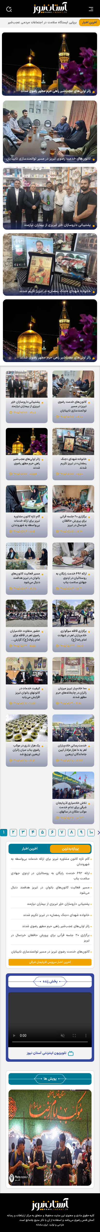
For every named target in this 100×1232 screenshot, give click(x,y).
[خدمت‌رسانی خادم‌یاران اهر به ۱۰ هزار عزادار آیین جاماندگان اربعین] (73, 728)
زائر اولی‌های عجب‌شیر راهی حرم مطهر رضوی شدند (56, 926)
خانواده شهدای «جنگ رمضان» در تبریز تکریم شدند (56, 915)
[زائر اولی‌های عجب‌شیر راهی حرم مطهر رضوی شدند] (49, 64)
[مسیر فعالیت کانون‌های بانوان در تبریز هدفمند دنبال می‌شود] (27, 556)
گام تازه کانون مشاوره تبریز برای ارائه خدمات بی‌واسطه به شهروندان (50, 862)
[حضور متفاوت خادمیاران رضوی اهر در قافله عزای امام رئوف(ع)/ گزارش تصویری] (27, 613)
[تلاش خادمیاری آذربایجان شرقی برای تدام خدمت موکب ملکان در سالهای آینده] (73, 785)
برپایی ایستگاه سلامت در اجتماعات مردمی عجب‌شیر (42, 22)
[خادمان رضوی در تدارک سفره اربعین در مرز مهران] (50, 1137)
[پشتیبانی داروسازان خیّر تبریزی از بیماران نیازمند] (50, 198)
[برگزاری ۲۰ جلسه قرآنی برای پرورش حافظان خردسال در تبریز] (73, 498)
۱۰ (91, 832)
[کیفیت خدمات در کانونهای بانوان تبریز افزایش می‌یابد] (27, 670)
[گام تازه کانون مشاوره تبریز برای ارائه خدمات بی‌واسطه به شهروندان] (27, 498)
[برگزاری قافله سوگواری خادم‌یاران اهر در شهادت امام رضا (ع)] (73, 613)
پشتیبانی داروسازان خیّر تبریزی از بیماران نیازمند (58, 904)
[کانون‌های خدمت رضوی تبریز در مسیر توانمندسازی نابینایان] (50, 131)
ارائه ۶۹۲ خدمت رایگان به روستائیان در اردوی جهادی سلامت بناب (50, 876)
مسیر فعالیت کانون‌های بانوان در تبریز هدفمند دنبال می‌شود (50, 890)
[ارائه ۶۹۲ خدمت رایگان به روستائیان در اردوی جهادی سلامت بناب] (73, 556)
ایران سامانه (42, 1225)
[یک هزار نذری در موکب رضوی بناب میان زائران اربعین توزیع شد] (27, 728)
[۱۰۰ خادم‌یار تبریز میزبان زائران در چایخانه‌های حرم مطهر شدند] (73, 670)
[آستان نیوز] (50, 7)
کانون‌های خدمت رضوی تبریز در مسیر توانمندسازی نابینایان (50, 951)
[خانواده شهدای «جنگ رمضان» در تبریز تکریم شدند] (50, 264)
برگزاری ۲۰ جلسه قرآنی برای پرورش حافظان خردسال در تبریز (50, 938)
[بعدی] (99, 832)
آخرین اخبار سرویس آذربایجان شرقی (50, 962)
